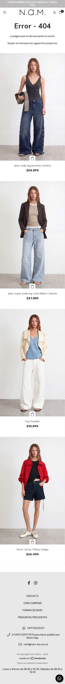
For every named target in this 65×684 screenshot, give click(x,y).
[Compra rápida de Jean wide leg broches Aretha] (32, 158)
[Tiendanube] (33, 659)
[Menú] (5, 12)
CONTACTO (32, 596)
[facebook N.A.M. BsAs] (29, 583)
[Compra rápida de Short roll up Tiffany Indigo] (32, 542)
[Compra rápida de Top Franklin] (32, 414)
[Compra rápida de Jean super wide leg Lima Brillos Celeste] (32, 286)
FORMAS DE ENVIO (32, 610)
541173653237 (36, 628)
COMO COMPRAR (33, 603)
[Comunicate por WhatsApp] (59, 678)
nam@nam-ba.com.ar (36, 644)
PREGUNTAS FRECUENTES (32, 617)
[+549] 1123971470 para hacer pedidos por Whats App (36, 636)
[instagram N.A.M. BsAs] (35, 583)
